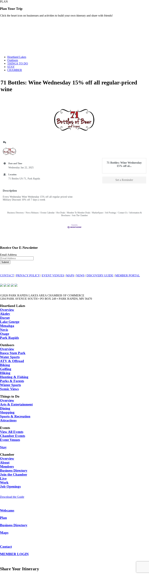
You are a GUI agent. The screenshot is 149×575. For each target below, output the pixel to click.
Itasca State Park (12, 353)
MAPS (70, 275)
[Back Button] (4, 142)
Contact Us (123, 212)
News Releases (32, 212)
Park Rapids (9, 338)
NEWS (80, 275)
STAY (11, 66)
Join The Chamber (80, 215)
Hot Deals (60, 212)
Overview (7, 310)
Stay (3, 447)
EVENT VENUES (53, 275)
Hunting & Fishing (14, 377)
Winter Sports (10, 385)
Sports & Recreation (15, 416)
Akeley (5, 314)
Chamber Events (12, 436)
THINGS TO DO (17, 63)
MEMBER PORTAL (127, 275)
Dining (5, 408)
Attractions (8, 420)
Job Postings (110, 212)
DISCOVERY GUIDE (99, 275)
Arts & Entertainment (16, 404)
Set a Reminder (124, 179)
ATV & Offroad (12, 361)
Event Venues (10, 440)
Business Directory (15, 212)
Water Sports (10, 357)
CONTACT (7, 275)
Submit (5, 262)
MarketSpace (97, 212)
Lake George (9, 322)
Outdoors (12, 60)
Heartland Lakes (16, 56)
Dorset (5, 318)
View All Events (11, 432)
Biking (5, 365)
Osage (4, 334)
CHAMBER (14, 70)
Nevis (4, 330)
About (4, 462)
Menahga (7, 326)
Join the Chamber (13, 474)
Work (4, 482)
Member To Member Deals (78, 212)
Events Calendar (48, 212)
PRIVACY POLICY (28, 275)
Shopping (7, 412)
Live (3, 478)
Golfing (5, 369)
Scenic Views (9, 389)
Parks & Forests (12, 381)
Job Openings (10, 486)
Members (7, 466)
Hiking (5, 373)
